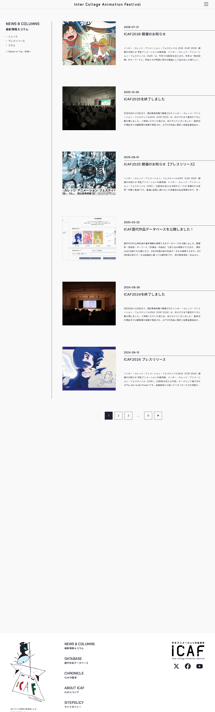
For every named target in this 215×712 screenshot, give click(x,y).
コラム (11, 45)
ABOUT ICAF (74, 690)
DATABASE (76, 661)
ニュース (13, 36)
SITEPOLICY (74, 704)
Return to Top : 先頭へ (19, 51)
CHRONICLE (74, 675)
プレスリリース (16, 41)
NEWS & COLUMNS (22, 26)
